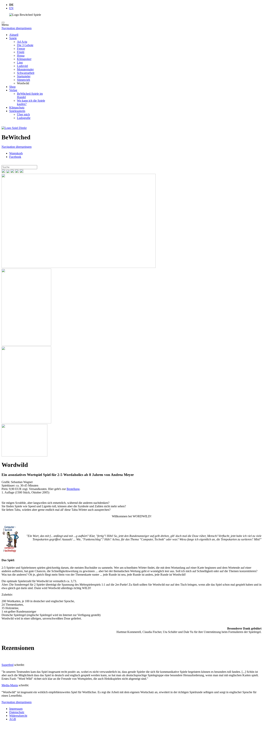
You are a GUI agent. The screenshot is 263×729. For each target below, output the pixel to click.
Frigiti (20, 52)
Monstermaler (25, 69)
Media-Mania (10, 685)
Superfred (7, 664)
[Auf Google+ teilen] (21, 172)
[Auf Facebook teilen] (12, 172)
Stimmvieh (23, 79)
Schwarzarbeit (25, 72)
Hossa (20, 55)
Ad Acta (22, 41)
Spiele (13, 38)
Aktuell (13, 34)
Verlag (13, 90)
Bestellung (73, 489)
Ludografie (23, 118)
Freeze (21, 48)
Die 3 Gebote (25, 45)
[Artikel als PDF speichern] (8, 172)
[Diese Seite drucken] (3, 172)
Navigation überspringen (17, 28)
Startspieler (23, 76)
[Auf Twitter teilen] (17, 172)
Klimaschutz (16, 107)
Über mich (23, 114)
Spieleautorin (17, 111)
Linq (20, 62)
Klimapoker (24, 59)
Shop (12, 86)
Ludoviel (22, 66)
